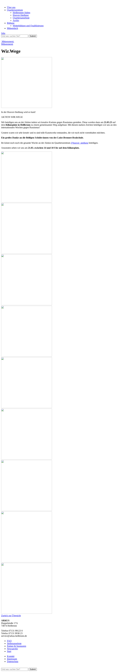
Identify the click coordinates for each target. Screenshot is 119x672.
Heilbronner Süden (21, 12)
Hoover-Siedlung (21, 15)
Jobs (3, 33)
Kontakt (10, 656)
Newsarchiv (12, 648)
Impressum (12, 659)
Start (9, 651)
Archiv (16, 20)
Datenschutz (12, 661)
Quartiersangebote (21, 18)
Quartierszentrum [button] (15, 10)
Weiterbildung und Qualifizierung (28, 25)
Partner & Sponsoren (16, 646)
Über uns (11, 7)
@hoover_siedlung (79, 143)
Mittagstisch (12, 28)
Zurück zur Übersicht (11, 615)
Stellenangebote (14, 643)
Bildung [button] (10, 23)
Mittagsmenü (7, 41)
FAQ (9, 641)
